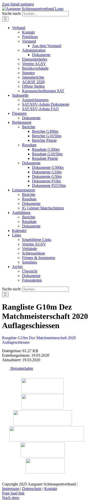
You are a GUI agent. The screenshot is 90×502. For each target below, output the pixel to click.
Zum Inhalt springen (18, 4)
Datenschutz (32, 488)
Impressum (10, 488)
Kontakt (50, 488)
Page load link (13, 493)
